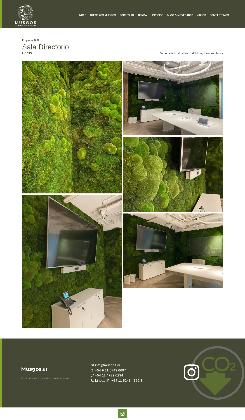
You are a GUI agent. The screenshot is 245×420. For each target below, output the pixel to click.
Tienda (142, 15)
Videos (201, 15)
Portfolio (126, 15)
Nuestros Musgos (103, 15)
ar (34, 369)
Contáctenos (219, 15)
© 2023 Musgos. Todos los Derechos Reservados (45, 378)
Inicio (82, 15)
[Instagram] (122, 413)
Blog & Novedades (180, 15)
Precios (157, 15)
